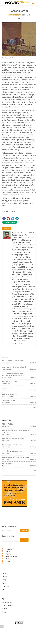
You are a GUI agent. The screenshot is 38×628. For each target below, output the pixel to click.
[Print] (19, 17)
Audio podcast (10, 559)
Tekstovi (4, 576)
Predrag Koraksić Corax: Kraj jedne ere (15, 457)
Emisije (4, 580)
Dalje (34, 407)
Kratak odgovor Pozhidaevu (12, 445)
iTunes (8, 561)
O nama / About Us (8, 605)
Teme (3, 589)
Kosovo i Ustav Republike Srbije (13, 438)
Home (4, 573)
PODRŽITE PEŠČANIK (9, 222)
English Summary (8, 536)
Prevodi (8, 554)
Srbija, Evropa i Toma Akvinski (12, 361)
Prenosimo (5, 586)
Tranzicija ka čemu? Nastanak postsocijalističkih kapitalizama (13, 374)
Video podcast (10, 564)
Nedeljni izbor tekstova (10, 526)
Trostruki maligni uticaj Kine (12, 451)
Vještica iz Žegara (8, 400)
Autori (8, 551)
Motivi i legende (7, 464)
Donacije (4, 612)
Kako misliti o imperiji (9, 381)
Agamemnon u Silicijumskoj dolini (14, 367)
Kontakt (4, 609)
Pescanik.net (10, 549)
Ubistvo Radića (7, 424)
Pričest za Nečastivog (10, 394)
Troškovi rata (6, 388)
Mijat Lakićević (14, 15)
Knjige (4, 599)
